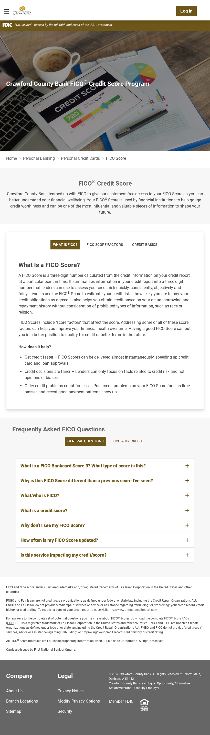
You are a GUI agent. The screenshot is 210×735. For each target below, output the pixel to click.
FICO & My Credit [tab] (128, 441)
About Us (14, 690)
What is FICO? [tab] (65, 245)
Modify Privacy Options (79, 701)
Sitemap (13, 711)
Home (11, 158)
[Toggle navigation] (6, 11)
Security (65, 711)
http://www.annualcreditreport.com (133, 610)
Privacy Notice (70, 690)
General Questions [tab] (85, 441)
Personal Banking (39, 158)
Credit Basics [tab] (144, 245)
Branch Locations (22, 701)
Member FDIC (121, 701)
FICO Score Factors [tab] (105, 245)
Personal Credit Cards (80, 158)
